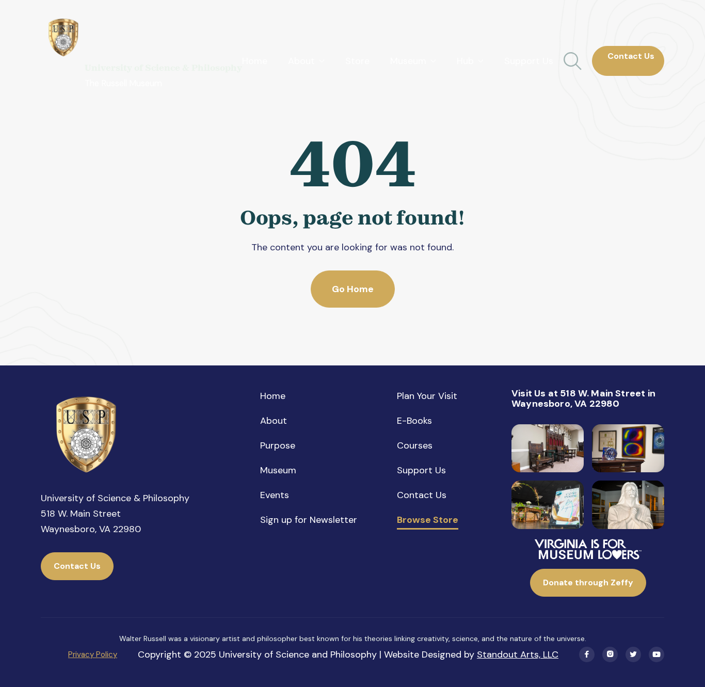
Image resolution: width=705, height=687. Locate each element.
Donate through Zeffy (588, 582)
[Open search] (573, 61)
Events (274, 495)
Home (254, 61)
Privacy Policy (92, 654)
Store (357, 61)
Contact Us (627, 61)
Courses (414, 445)
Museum (278, 470)
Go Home (353, 289)
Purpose (277, 445)
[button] (306, 61)
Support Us (528, 61)
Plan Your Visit (427, 396)
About (273, 420)
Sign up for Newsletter (308, 520)
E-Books (414, 420)
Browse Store (427, 520)
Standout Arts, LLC (517, 654)
